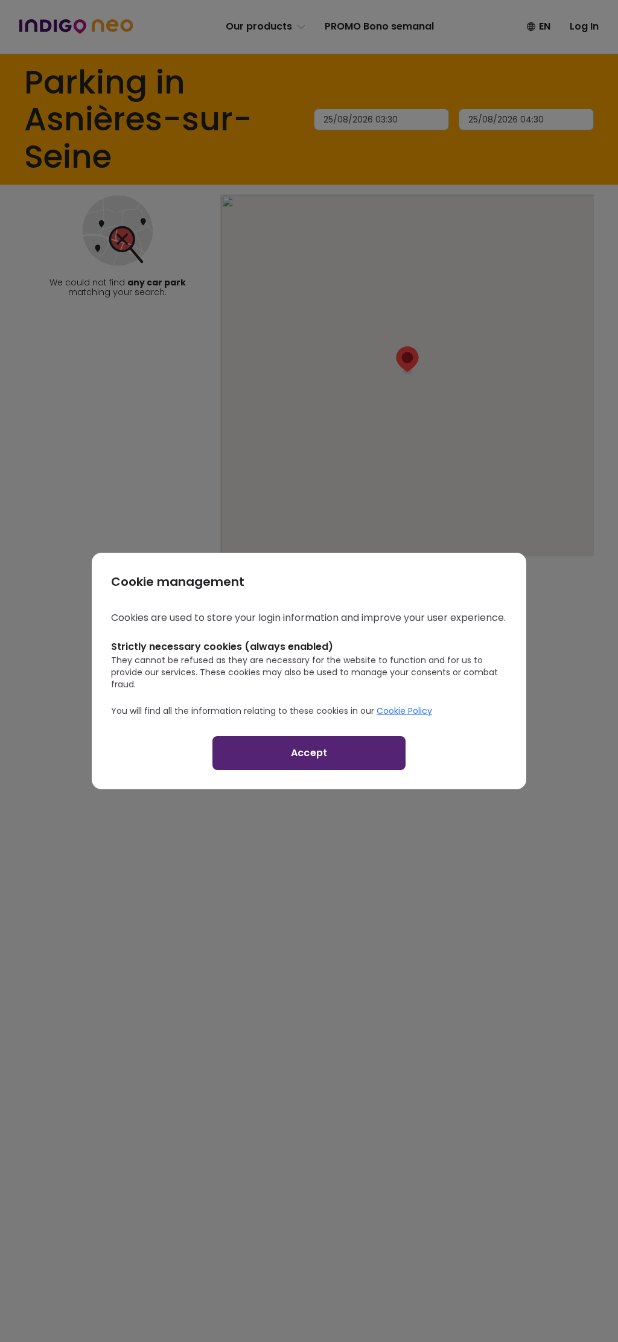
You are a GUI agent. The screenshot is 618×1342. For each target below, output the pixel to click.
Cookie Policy (404, 711)
